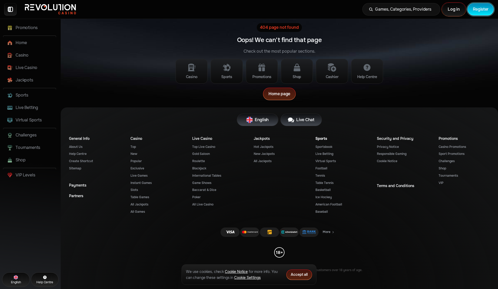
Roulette (198, 161)
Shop (442, 168)
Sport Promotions (452, 154)
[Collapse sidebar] (10, 9)
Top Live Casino (203, 147)
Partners (76, 196)
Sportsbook (323, 147)
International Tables (206, 176)
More (329, 233)
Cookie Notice (387, 161)
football (321, 168)
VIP (441, 183)
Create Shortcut (81, 161)
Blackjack (199, 168)
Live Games (139, 176)
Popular (136, 161)
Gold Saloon (201, 154)
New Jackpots (264, 154)
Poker (196, 197)
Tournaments (448, 176)
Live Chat (305, 119)
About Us (75, 147)
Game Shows (201, 183)
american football (328, 204)
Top (133, 147)
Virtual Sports (325, 161)
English (262, 119)
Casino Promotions (452, 147)
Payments (77, 185)
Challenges (447, 161)
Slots (134, 190)
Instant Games (141, 183)
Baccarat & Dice (204, 190)
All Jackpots (139, 204)
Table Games (139, 197)
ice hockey (323, 197)
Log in (454, 9)
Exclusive (137, 168)
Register (480, 9)
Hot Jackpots (263, 147)
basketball (323, 190)
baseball (321, 212)
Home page (279, 94)
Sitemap (75, 168)
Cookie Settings (247, 278)
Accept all (299, 274)
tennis (320, 176)
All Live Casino (202, 204)
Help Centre (78, 154)
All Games (137, 212)
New (133, 154)
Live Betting (324, 154)
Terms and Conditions (395, 186)
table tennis (324, 183)
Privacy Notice (388, 147)
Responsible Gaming (391, 154)
